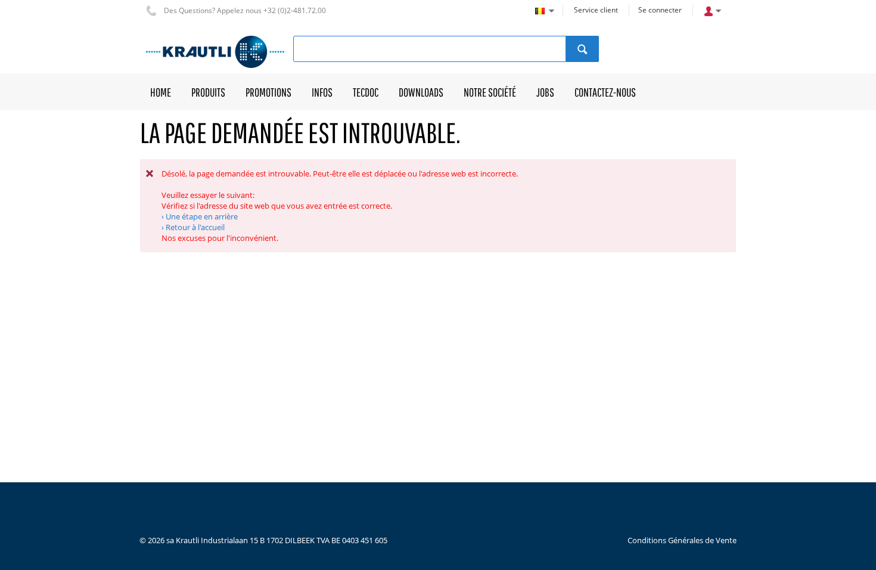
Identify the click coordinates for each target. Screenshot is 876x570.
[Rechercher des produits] (582, 49)
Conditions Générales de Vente (682, 540)
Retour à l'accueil (195, 227)
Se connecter (660, 10)
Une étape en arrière (202, 216)
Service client (596, 10)
